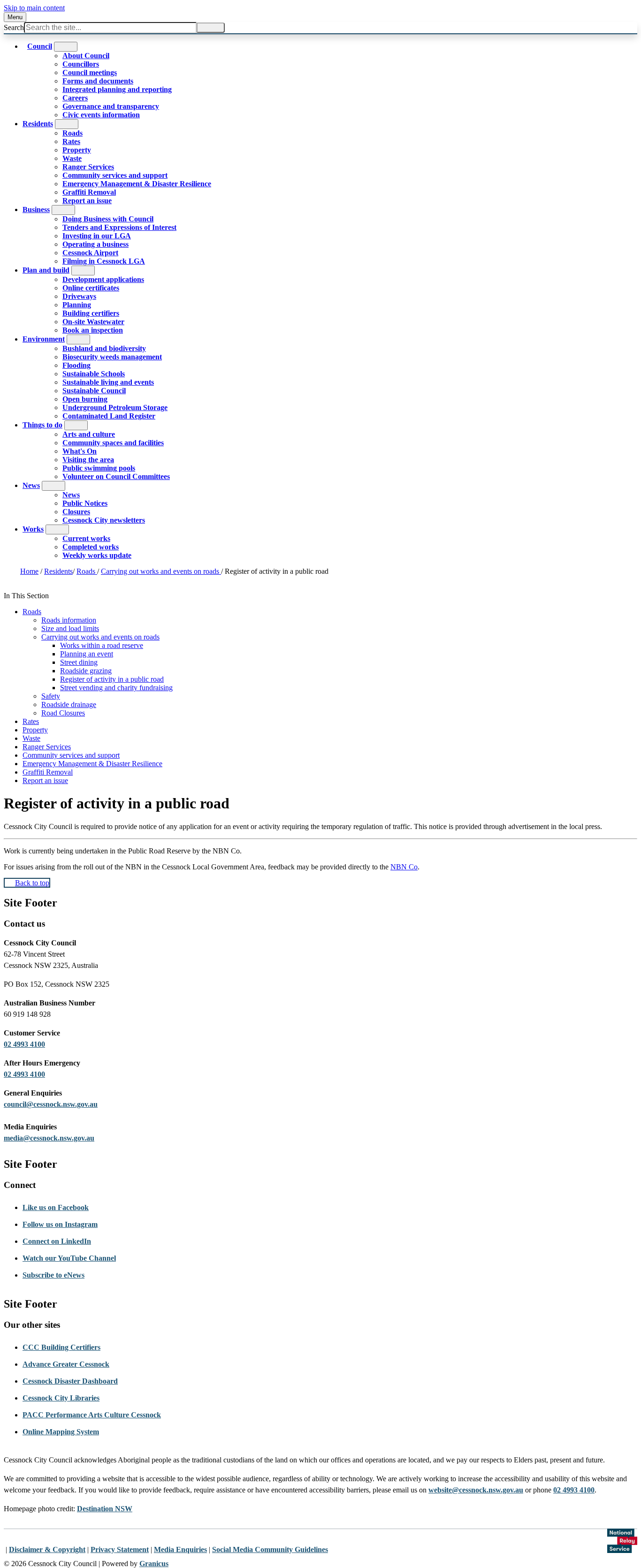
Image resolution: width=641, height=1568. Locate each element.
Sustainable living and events (108, 382)
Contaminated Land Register (108, 416)
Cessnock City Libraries (61, 1398)
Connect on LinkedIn (57, 1241)
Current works (86, 538)
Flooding (76, 365)
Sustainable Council (94, 391)
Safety (50, 696)
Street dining (79, 662)
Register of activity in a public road (112, 679)
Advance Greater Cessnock (66, 1364)
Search (14, 27)
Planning (76, 305)
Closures (76, 512)
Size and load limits (70, 628)
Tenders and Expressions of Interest (119, 227)
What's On (79, 451)
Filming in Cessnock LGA (103, 261)
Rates (71, 141)
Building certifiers (90, 313)
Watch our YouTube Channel (69, 1258)
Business (36, 209)
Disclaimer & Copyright (47, 1549)
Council (39, 46)
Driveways (79, 296)
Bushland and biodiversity (104, 348)
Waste (72, 158)
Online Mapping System (61, 1432)
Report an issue (87, 201)
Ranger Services (88, 167)
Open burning (84, 399)
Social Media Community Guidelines (270, 1549)
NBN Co (404, 867)
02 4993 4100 (24, 1044)
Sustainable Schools (93, 374)
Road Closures (63, 713)
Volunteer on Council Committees (116, 476)
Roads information (68, 620)
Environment (44, 339)
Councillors (80, 64)
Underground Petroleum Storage (115, 407)
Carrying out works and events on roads (161, 571)
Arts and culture (88, 434)
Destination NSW (104, 1509)
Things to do (42, 425)
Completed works (90, 547)
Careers (75, 98)
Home (29, 571)
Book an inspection (92, 330)
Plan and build (46, 270)
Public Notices (84, 503)
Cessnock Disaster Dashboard (70, 1381)
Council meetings (89, 72)
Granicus (153, 1564)
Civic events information (101, 115)
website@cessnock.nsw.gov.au (475, 1490)
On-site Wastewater (93, 322)
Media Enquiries (180, 1549)
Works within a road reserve (101, 645)
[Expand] (65, 47)
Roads (72, 133)
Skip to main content (34, 8)
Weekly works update (96, 555)
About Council (85, 56)
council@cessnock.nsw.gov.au (51, 1104)
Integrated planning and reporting (117, 89)
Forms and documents (97, 81)
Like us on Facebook (56, 1207)
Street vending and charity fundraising (116, 688)
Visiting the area (88, 460)
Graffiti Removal (89, 192)
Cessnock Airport (90, 253)
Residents (38, 124)
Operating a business (95, 244)
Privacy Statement (120, 1549)
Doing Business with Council (107, 219)
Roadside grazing (86, 671)
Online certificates (90, 288)
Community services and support (115, 175)
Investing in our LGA (96, 236)
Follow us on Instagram (60, 1224)
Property (76, 150)
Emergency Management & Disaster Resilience (136, 184)
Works (33, 529)
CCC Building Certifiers (61, 1347)
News (31, 485)
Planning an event (86, 654)
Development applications (103, 279)
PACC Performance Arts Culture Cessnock (92, 1415)
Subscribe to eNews (53, 1275)
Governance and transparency (110, 106)
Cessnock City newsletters (103, 520)
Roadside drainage (68, 704)
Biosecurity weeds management (112, 357)
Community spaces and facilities (113, 443)
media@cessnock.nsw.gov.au (49, 1138)
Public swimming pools (98, 468)
